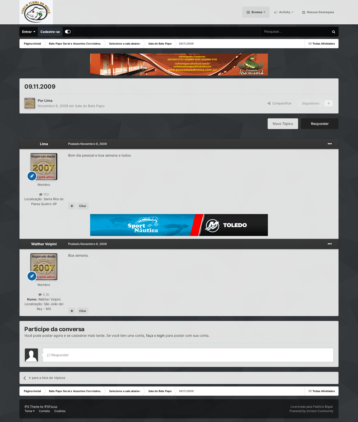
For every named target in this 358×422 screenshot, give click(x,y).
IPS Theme (32, 406)
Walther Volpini (44, 244)
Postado (87, 144)
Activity (284, 12)
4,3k (45, 294)
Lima (48, 100)
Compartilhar (281, 103)
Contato (44, 411)
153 (45, 194)
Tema (29, 411)
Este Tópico (314, 31)
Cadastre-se (50, 32)
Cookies (60, 411)
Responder (320, 124)
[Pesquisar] (333, 31)
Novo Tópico (283, 124)
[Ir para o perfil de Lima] (29, 103)
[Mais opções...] (330, 144)
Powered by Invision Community (311, 411)
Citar (82, 206)
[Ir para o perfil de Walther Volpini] (43, 266)
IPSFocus (50, 406)
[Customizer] (68, 31)
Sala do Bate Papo (89, 106)
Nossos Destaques (320, 12)
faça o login (155, 335)
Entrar (27, 32)
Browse (256, 12)
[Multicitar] (72, 206)
